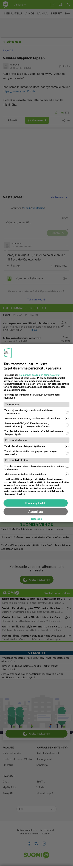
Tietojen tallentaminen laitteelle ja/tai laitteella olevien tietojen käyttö (34, 433)
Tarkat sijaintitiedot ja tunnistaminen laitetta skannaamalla (28, 412)
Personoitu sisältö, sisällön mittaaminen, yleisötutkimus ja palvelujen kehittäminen (27, 425)
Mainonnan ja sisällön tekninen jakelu (25, 474)
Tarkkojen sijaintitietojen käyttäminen (25, 446)
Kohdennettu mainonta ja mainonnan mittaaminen (32, 418)
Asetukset (35, 511)
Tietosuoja (36, 518)
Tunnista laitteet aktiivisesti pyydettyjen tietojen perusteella (30, 453)
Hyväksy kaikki (36, 503)
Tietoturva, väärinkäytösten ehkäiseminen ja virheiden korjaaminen (34, 467)
